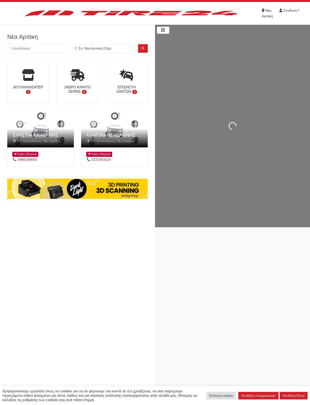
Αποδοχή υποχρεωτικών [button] (258, 395)
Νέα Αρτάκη (267, 13)
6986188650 (27, 159)
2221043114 (101, 159)
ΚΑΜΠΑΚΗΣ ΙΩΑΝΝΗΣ (111, 135)
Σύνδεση (289, 10)
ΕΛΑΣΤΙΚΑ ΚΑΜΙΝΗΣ (35, 135)
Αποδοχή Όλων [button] (294, 395)
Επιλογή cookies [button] (221, 395)
